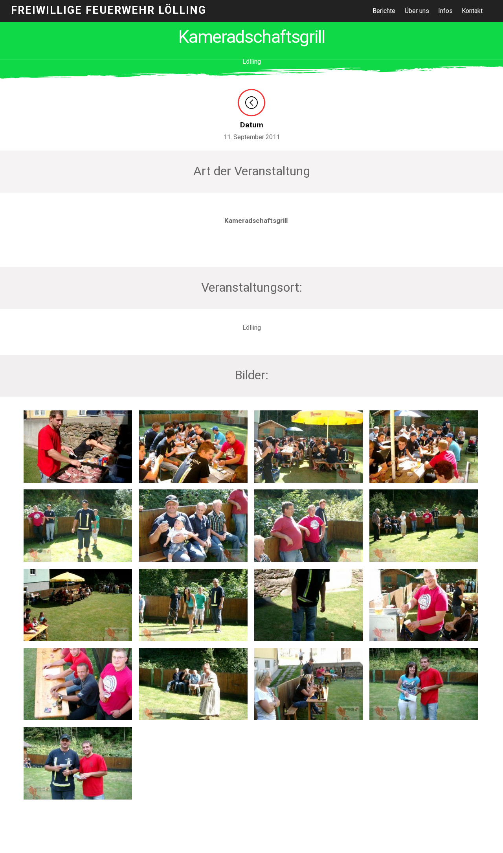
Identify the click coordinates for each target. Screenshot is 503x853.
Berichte (384, 11)
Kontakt (472, 11)
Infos (445, 11)
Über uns (417, 11)
